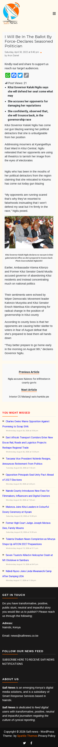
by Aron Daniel (12, 55)
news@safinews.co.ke (24, 635)
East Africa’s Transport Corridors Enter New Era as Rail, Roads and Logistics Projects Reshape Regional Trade (27, 442)
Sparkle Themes (27, 735)
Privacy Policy (46, 735)
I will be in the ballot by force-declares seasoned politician (29, 41)
